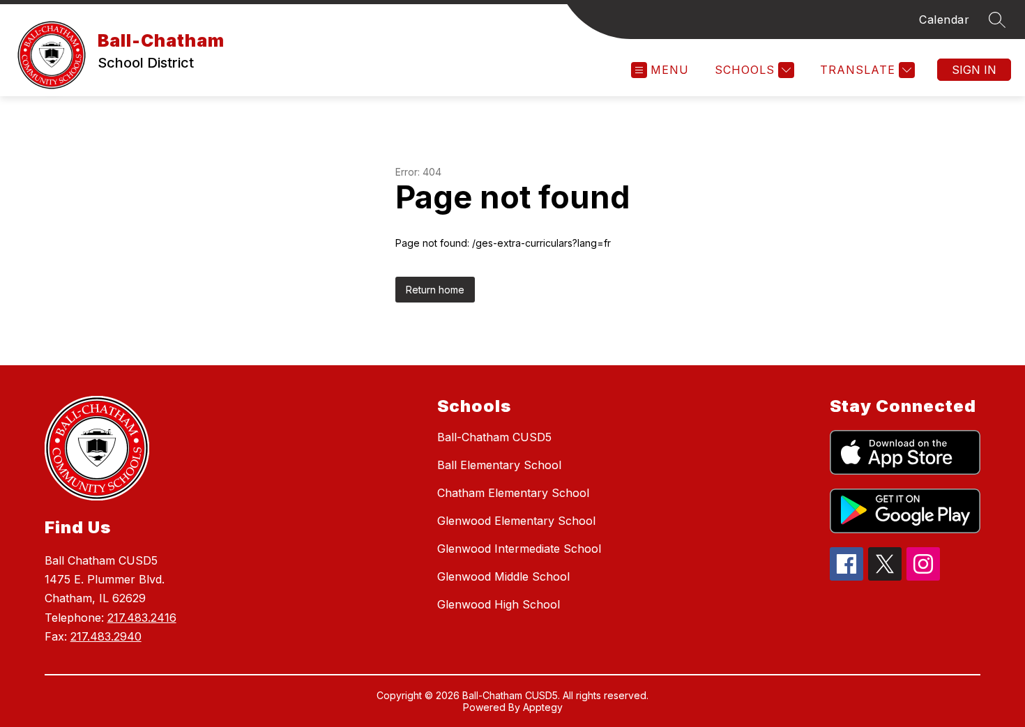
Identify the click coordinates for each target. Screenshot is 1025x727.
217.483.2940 (106, 636)
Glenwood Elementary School (516, 521)
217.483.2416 (141, 618)
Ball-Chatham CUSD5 (494, 437)
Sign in (974, 70)
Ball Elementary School (499, 465)
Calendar (944, 19)
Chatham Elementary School (513, 493)
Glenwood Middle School (503, 576)
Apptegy (543, 707)
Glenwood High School (498, 604)
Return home (435, 290)
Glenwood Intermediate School (519, 549)
